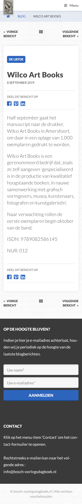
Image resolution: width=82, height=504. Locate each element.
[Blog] (41, 32)
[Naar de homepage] (6, 16)
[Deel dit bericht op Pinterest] (16, 103)
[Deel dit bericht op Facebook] (9, 103)
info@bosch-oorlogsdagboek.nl (29, 471)
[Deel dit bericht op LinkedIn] (23, 103)
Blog (22, 16)
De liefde (16, 59)
